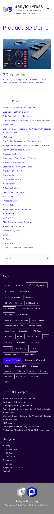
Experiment (9, 331)
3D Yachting (15, 74)
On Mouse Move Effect (13, 179)
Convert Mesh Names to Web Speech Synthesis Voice (27, 120)
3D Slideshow (32, 303)
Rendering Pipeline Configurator (17, 209)
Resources (7, 460)
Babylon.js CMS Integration (16, 320)
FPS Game (37, 331)
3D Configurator (36, 285)
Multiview (35, 342)
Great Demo (33, 336)
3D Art (8, 285)
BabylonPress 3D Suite (14, 325)
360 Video (9, 315)
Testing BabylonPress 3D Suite (16, 150)
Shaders (34, 366)
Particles (21, 348)
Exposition (23, 331)
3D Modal (29, 297)
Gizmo (5, 235)
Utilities (9, 464)
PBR (34, 348)
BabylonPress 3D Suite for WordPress (32, 505)
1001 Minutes (9, 137)
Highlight (8, 342)
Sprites (32, 371)
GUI (45, 336)
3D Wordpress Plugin (29, 308)
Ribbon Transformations (13, 226)
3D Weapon (9, 309)
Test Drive (10, 456)
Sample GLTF (20, 366)
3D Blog (6, 445)
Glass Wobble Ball (10, 154)
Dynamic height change (13, 192)
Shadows (8, 371)
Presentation (28, 354)
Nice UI (23, 82)
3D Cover (9, 291)
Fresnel (8, 336)
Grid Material (8, 175)
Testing (43, 371)
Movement (14, 82)
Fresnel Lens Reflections (14, 162)
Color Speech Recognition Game (17, 116)
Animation (23, 314)
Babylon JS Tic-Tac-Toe (13, 171)
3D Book (19, 285)
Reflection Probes (11, 188)
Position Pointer (11, 354)
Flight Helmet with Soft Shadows (17, 222)
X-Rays (7, 382)
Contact (6, 471)
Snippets (21, 371)
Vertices (8, 376)
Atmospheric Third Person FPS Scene (19, 158)
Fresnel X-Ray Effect (12, 231)
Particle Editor (9, 205)
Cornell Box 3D (9, 243)
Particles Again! (10, 196)
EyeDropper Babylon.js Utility (16, 112)
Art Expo (6, 239)
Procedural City (10, 201)
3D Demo (7, 79)
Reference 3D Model (35, 360)
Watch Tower (9, 184)
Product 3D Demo (35, 82)
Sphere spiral (8, 124)
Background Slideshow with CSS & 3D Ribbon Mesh (26, 145)
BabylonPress (28, 6)
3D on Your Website (13, 303)
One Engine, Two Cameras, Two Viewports (22, 141)
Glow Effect (8, 218)
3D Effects (24, 291)
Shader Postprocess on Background (19, 107)
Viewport (35, 376)
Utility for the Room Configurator (17, 167)
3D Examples (18, 79)
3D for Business (33, 79)
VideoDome (21, 376)
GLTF (19, 336)
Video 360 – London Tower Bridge (18, 248)
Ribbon (8, 366)
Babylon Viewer (35, 325)
